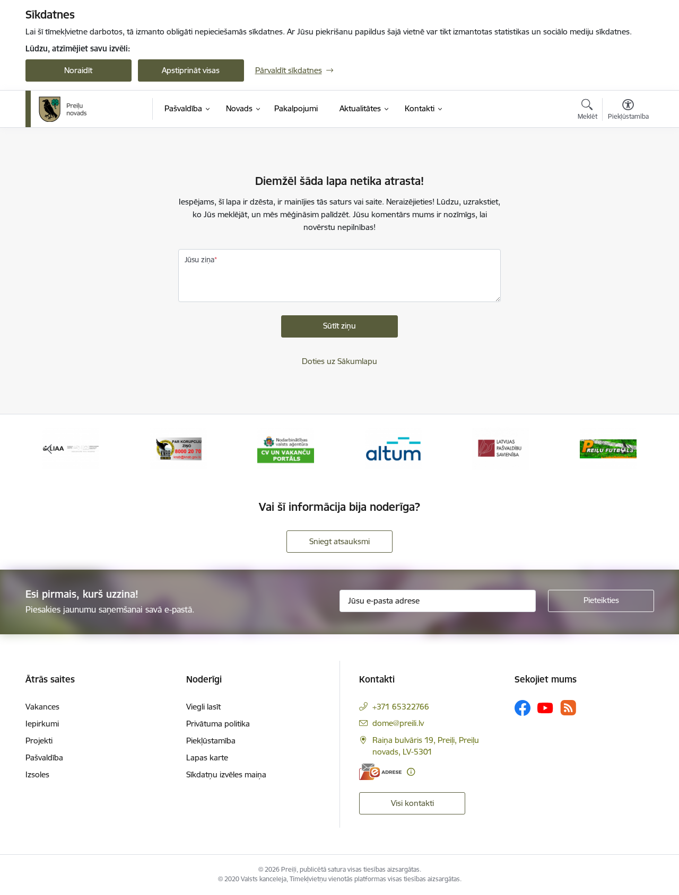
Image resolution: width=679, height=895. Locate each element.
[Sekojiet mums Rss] (568, 707)
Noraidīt (78, 70)
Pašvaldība (44, 757)
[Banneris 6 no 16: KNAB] (178, 448)
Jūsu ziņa (199, 259)
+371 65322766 (400, 707)
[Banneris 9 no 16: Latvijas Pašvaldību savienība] (500, 448)
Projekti (39, 741)
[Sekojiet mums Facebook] (522, 708)
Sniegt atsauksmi (339, 541)
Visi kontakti (412, 803)
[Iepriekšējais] (50, 449)
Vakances (42, 707)
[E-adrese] (380, 772)
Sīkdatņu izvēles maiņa (226, 774)
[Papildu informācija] (411, 772)
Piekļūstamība (211, 741)
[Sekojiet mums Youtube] (545, 707)
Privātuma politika (218, 724)
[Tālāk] (629, 449)
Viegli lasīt (203, 707)
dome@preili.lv (398, 723)
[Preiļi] (63, 109)
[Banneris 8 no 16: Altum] (393, 448)
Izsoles (37, 774)
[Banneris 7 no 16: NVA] (285, 448)
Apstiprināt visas (191, 70)
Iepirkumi (42, 724)
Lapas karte (207, 757)
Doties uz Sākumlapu (339, 361)
